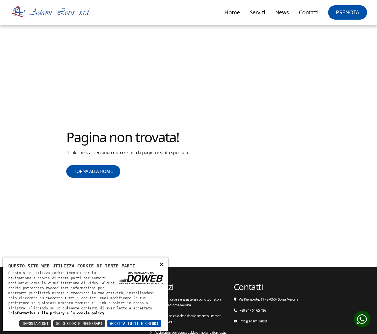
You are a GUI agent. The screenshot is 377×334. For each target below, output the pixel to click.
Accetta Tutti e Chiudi (134, 323)
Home (232, 12)
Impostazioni (35, 323)
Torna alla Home (93, 171)
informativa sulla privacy (38, 313)
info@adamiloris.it (253, 321)
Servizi (257, 12)
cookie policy (90, 313)
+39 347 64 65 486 (252, 310)
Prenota (347, 12)
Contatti (308, 12)
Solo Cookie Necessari (79, 323)
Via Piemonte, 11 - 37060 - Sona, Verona (268, 299)
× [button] (161, 264)
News (282, 12)
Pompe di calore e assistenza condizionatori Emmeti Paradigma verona (185, 302)
